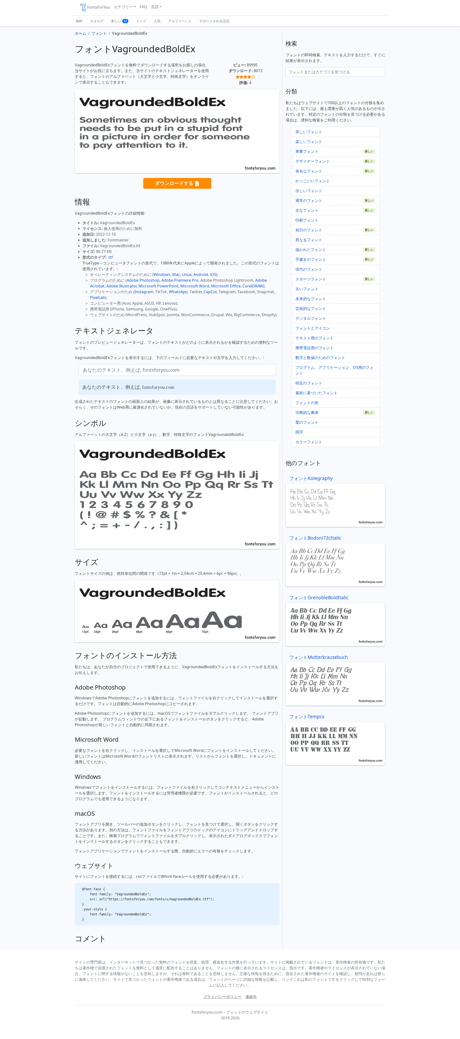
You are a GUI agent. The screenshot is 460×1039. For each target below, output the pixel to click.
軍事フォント (306, 151)
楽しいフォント (308, 141)
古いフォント (306, 288)
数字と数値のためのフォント (320, 357)
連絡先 (251, 996)
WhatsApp (178, 291)
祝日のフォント (308, 230)
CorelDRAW (252, 286)
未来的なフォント (310, 298)
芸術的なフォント (310, 308)
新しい (119, 21)
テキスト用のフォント (314, 338)
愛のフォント (306, 422)
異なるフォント (308, 239)
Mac (176, 274)
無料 (79, 21)
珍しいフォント (308, 190)
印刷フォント (306, 220)
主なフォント (306, 210)
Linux (186, 274)
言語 (155, 6)
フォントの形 (306, 402)
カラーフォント (308, 442)
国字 (299, 432)
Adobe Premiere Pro (179, 280)
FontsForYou (98, 7)
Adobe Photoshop (143, 280)
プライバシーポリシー (222, 996)
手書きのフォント (310, 259)
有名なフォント (308, 171)
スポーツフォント (310, 279)
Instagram (143, 291)
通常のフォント (308, 200)
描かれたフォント (310, 249)
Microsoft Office (226, 286)
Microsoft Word (194, 286)
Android (200, 274)
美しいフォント (308, 131)
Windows (162, 274)
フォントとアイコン (312, 328)
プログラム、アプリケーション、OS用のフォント (334, 370)
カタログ (97, 21)
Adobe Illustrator (121, 286)
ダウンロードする (175, 183)
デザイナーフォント (312, 161)
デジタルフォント (310, 318)
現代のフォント (308, 269)
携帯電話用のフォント (314, 347)
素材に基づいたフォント (316, 392)
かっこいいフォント (312, 180)
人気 (157, 21)
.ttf (110, 257)
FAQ (143, 6)
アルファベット (180, 21)
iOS (213, 274)
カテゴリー (123, 6)
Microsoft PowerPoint (158, 286)
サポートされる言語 (214, 21)
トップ (141, 21)
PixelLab (97, 297)
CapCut (210, 291)
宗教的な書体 (306, 412)
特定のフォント (308, 383)
